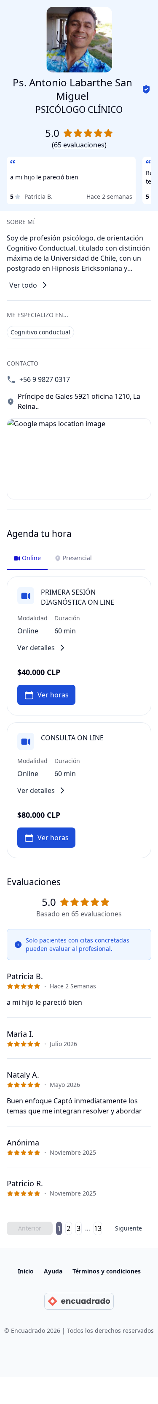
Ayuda (53, 1271)
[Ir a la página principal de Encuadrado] (79, 1301)
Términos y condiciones (106, 1271)
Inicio (26, 1271)
